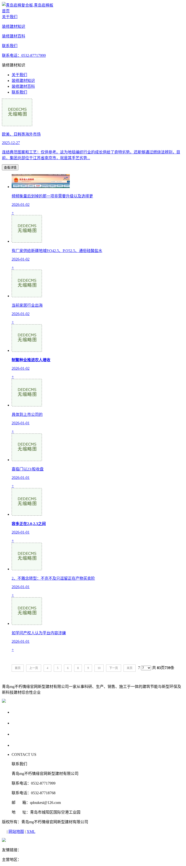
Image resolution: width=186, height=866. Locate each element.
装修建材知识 (23, 81)
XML (31, 832)
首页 (18, 668)
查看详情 (10, 167)
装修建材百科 (23, 86)
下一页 (113, 668)
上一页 (33, 668)
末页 (129, 668)
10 (99, 668)
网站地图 (16, 832)
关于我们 (19, 75)
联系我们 (19, 92)
